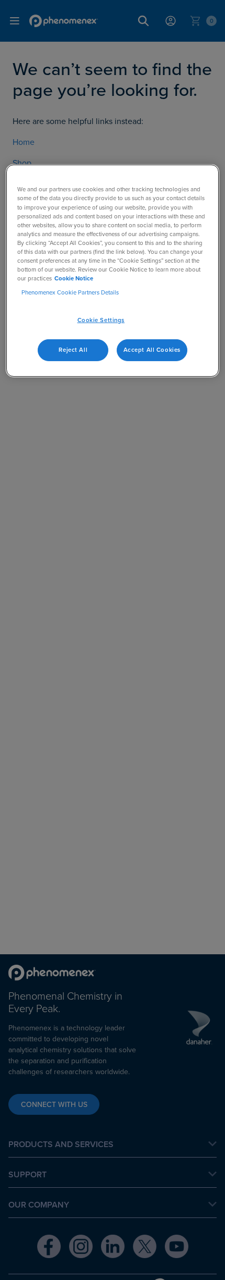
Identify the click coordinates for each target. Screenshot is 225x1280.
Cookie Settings (101, 320)
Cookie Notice (73, 278)
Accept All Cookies (152, 350)
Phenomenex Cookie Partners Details (70, 292)
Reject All (73, 350)
